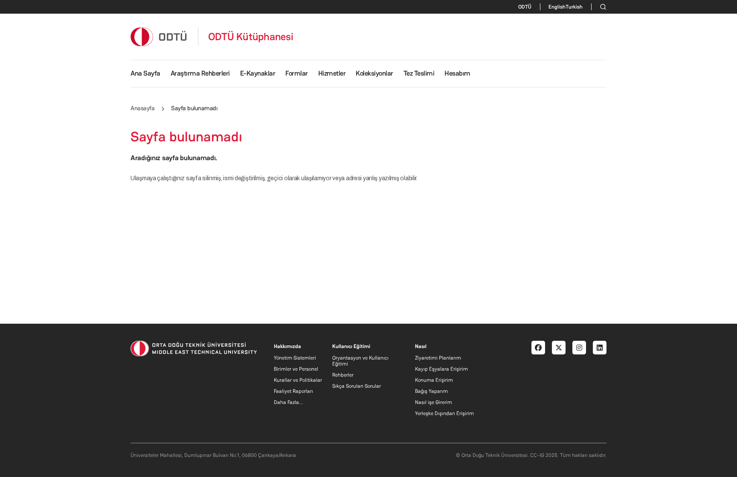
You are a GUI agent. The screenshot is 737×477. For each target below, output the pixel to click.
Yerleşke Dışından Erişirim (444, 413)
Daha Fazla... (288, 402)
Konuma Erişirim (434, 380)
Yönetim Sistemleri (295, 357)
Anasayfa (142, 108)
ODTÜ (524, 6)
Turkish (574, 6)
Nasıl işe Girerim (433, 402)
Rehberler (343, 375)
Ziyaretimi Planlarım (438, 357)
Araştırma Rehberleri (200, 73)
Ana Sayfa (145, 73)
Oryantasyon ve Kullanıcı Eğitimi (360, 360)
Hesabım (457, 73)
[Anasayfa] (159, 36)
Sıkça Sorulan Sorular (356, 386)
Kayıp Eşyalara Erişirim (441, 369)
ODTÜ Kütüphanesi (250, 37)
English (557, 6)
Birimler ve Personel (296, 369)
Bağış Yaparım (431, 391)
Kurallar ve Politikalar (298, 380)
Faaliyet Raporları (293, 391)
